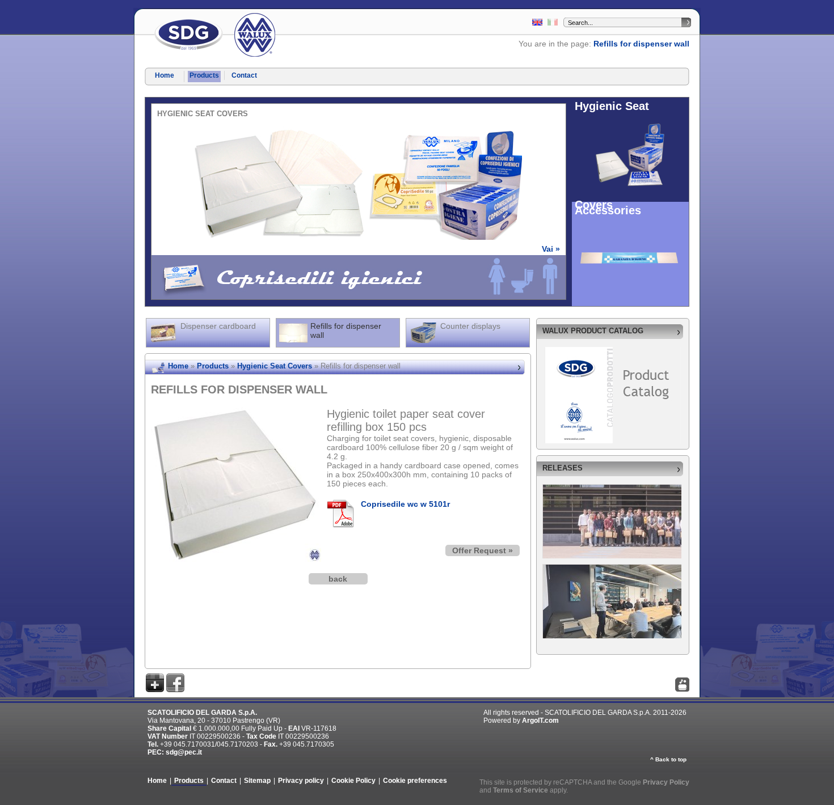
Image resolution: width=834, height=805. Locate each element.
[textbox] (624, 22)
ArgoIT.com (540, 720)
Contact (244, 75)
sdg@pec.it (184, 752)
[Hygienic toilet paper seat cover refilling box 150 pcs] (236, 412)
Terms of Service (520, 790)
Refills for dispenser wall (641, 43)
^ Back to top (668, 759)
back (337, 578)
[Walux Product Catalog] (613, 351)
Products (204, 75)
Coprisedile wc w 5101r (405, 504)
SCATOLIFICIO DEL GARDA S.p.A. (188, 35)
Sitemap (257, 781)
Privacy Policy (666, 782)
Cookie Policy (353, 781)
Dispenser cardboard (218, 326)
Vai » (551, 248)
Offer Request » (482, 550)
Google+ (155, 682)
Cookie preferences (415, 781)
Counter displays (470, 326)
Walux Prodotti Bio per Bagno (254, 35)
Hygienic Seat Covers (274, 366)
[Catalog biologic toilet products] (537, 23)
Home (164, 75)
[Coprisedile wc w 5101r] (344, 513)
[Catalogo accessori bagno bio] (552, 23)
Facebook (175, 682)
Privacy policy (301, 781)
